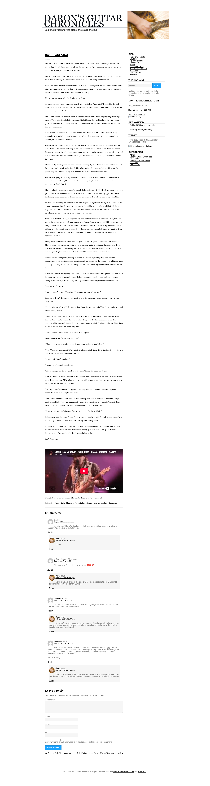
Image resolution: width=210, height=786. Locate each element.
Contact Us (134, 63)
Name (48, 717)
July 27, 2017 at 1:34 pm (65, 540)
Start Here (134, 59)
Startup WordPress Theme (123, 772)
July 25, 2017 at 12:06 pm (64, 561)
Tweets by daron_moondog (140, 129)
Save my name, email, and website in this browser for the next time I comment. (78, 742)
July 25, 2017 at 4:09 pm (63, 600)
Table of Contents (137, 57)
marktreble (58, 598)
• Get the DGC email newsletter (141, 125)
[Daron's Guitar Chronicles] (105, 38)
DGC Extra (134, 159)
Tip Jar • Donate (137, 61)
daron (47, 59)
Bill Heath (58, 641)
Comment (50, 700)
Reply (50, 532)
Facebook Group (137, 67)
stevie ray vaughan (100, 503)
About (132, 65)
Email (48, 724)
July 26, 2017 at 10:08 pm (64, 643)
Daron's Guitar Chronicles (64, 503)
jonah (89, 503)
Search (157, 85)
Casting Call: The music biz (58, 753)
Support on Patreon (136, 115)
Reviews (133, 74)
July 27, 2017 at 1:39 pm (65, 670)
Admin (132, 155)
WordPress (142, 772)
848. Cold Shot (56, 55)
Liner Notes (135, 165)
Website (48, 732)
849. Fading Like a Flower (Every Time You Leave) (100, 753)
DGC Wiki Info (136, 72)
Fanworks (134, 71)
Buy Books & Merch (138, 69)
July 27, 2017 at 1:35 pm (65, 578)
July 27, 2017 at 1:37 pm (65, 619)
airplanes (82, 503)
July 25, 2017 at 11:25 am (64, 522)
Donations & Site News (140, 161)
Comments (113, 503)
